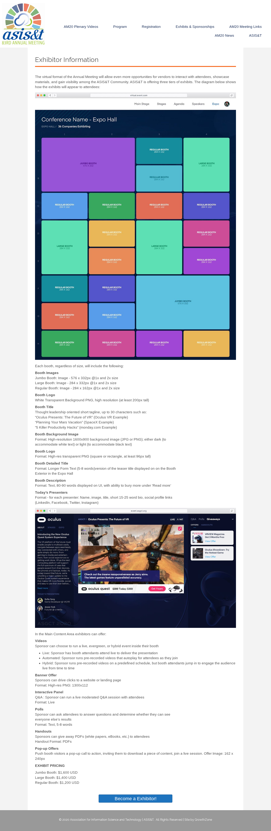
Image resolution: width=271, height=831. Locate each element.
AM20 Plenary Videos (81, 27)
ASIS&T (255, 35)
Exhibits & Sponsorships (195, 27)
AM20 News (224, 35)
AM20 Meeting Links (245, 27)
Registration (151, 27)
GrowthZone (203, 819)
